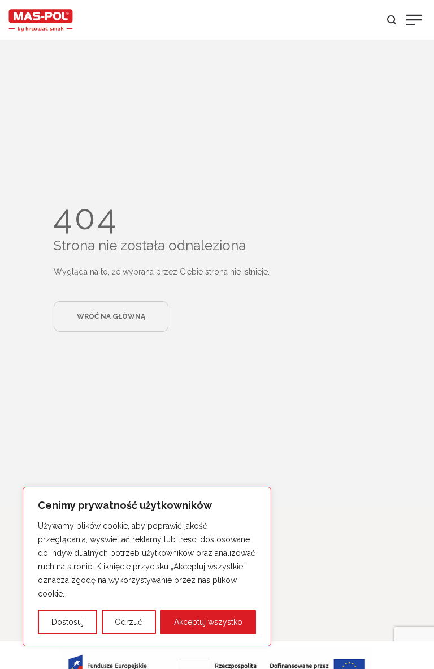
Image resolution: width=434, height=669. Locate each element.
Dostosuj (67, 622)
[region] (147, 566)
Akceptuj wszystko (208, 622)
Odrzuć (128, 622)
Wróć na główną (111, 316)
